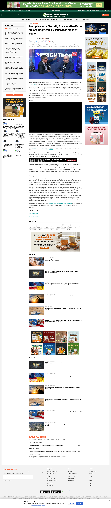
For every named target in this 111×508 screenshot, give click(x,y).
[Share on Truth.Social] (46, 41)
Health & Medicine (44, 19)
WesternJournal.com (34, 216)
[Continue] (31, 477)
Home (3, 10)
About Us (98, 10)
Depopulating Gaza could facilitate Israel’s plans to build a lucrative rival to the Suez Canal (63, 309)
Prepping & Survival (69, 19)
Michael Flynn (56, 46)
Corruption (35, 23)
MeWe (90, 482)
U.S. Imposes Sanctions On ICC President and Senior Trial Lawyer (12, 84)
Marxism (51, 46)
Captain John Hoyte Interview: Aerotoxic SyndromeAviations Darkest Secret (19, 153)
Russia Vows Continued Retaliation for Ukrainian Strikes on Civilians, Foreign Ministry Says (14, 90)
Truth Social (91, 476)
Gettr (90, 478)
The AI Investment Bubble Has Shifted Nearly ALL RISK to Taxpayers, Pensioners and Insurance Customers (20, 145)
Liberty (46, 46)
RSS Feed (70, 482)
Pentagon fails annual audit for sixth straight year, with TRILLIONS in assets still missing (63, 425)
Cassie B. (53, 257)
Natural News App (72, 476)
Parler (90, 475)
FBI (34, 46)
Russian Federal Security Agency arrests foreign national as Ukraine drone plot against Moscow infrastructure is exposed (13, 50)
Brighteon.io (91, 469)
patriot (61, 46)
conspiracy (55, 45)
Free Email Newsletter (51, 473)
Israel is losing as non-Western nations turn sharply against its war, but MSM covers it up (62, 296)
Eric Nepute (77, 45)
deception (65, 45)
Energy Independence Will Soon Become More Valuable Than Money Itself (8, 145)
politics (65, 46)
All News (70, 471)
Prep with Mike (14, 10)
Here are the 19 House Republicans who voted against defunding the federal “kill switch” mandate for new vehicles (63, 321)
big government (42, 45)
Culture (35, 19)
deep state (71, 45)
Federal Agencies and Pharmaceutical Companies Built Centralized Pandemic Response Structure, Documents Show (14, 68)
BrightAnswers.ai (81, 10)
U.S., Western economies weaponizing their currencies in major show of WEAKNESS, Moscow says (61, 272)
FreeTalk (90, 480)
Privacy (34, 496)
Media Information (51, 478)
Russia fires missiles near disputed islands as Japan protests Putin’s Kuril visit (13, 62)
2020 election (34, 45)
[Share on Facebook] (33, 41)
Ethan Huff (53, 319)
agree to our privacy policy (38, 505)
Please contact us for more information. (37, 457)
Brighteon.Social (92, 471)
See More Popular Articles (14, 94)
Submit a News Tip (51, 482)
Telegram (91, 473)
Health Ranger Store (72, 473)
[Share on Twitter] (36, 41)
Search (108, 10)
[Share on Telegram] (39, 41)
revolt (75, 46)
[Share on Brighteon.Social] (30, 41)
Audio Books (27, 10)
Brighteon (8, 10)
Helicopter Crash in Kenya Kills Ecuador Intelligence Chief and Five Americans (14, 44)
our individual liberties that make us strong (60, 203)
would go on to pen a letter (39, 148)
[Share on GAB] (43, 41)
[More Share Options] (52, 41)
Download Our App (91, 10)
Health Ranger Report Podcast (74, 475)
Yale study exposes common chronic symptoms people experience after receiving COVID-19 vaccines (61, 259)
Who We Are (49, 469)
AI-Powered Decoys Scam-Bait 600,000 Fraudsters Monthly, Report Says (14, 39)
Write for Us (49, 476)
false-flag (31, 46)
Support (48, 475)
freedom (38, 46)
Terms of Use (50, 485)
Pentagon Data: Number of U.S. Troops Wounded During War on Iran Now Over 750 (14, 33)
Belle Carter (53, 282)
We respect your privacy (7, 480)
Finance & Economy (56, 19)
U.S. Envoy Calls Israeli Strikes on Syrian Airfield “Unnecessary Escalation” (14, 56)
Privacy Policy (50, 483)
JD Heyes (39, 38)
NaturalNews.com (33, 213)
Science (78, 19)
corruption (60, 45)
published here (46, 498)
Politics (28, 19)
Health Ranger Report (8, 119)
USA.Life (90, 485)
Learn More (71, 503)
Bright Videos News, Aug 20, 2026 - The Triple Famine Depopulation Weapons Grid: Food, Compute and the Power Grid (8, 154)
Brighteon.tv (49, 45)
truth (79, 46)
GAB (90, 483)
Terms (37, 496)
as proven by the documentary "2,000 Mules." (44, 150)
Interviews (21, 10)
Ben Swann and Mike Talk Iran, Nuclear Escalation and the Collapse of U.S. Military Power (8, 135)
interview (42, 46)
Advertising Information (52, 480)
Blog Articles (71, 480)
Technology (86, 19)
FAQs (102, 10)
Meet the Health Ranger (52, 471)
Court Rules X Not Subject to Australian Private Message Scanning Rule (14, 74)
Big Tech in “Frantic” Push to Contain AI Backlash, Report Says (14, 79)
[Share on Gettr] (49, 41)
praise (69, 46)
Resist (72, 46)
